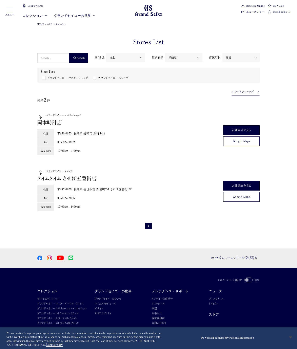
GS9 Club (278, 5)
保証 (154, 308)
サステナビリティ (103, 313)
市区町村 (215, 57)
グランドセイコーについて (108, 299)
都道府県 (158, 57)
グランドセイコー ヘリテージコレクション (58, 313)
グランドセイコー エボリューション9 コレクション (62, 308)
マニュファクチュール (105, 303)
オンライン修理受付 (162, 299)
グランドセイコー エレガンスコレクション (58, 323)
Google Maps (241, 141)
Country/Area (35, 5)
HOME (40, 24)
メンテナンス (158, 303)
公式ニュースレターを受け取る (236, 257)
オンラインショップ (244, 91)
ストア (50, 24)
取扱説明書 (158, 318)
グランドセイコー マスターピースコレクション (60, 303)
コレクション (33, 16)
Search (81, 58)
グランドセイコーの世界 (73, 16)
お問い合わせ (159, 323)
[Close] (290, 337)
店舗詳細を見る (241, 130)
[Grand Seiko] (148, 10)
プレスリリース (216, 299)
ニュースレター (255, 11)
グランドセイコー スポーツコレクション (57, 318)
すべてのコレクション (48, 299)
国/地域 (100, 57)
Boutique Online (255, 5)
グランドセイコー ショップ (113, 78)
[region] (148, 338)
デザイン (99, 308)
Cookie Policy (54, 345)
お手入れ (157, 313)
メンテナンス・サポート (170, 291)
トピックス (214, 303)
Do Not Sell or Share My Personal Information (227, 337)
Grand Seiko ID (282, 11)
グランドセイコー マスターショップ (67, 78)
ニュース (215, 291)
